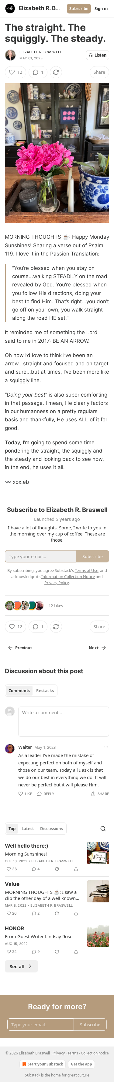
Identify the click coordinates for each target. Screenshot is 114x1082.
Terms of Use (86, 570)
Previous (23, 648)
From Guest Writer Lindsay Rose (38, 936)
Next (94, 648)
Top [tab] (12, 828)
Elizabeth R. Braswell (40, 52)
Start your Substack (45, 1064)
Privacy (59, 1053)
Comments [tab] (19, 690)
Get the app (81, 1064)
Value (12, 884)
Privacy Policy (56, 582)
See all (17, 966)
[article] (57, 857)
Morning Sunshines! (26, 854)
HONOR (14, 928)
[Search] (103, 829)
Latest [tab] (28, 828)
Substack (32, 1075)
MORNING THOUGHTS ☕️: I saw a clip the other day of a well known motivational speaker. (41, 895)
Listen (101, 55)
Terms (72, 1053)
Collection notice (95, 1053)
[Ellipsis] (106, 747)
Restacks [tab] (45, 690)
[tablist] (31, 691)
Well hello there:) (26, 846)
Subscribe (78, 8)
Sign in (101, 8)
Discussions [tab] (51, 828)
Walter (25, 747)
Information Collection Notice (68, 576)
